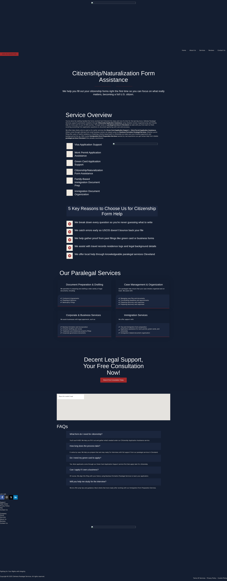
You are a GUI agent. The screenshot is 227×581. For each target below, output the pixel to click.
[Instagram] (6, 497)
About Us (192, 50)
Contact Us (221, 50)
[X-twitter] (11, 497)
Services (202, 50)
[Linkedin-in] (15, 497)
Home (184, 50)
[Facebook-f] (2, 497)
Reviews (211, 50)
